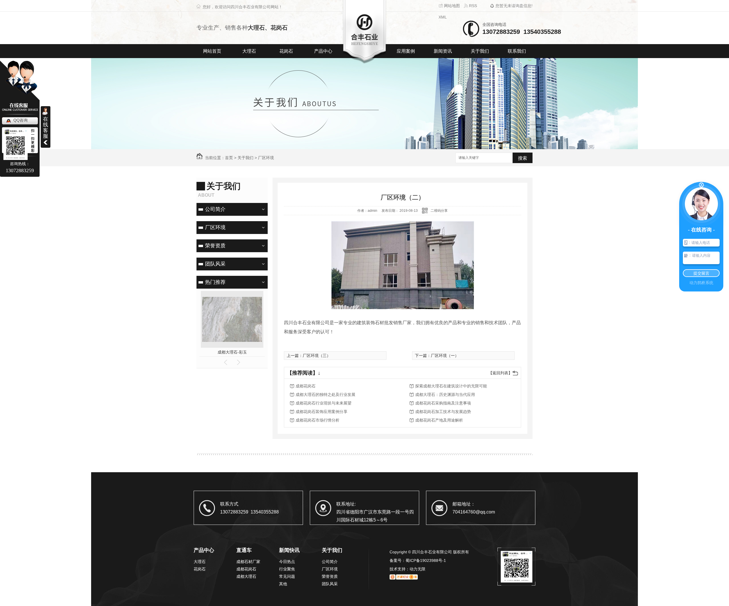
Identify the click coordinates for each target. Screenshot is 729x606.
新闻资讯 (443, 51)
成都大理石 (246, 576)
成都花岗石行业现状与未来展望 (323, 403)
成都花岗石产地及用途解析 (439, 420)
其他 (283, 584)
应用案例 (406, 51)
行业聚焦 (287, 569)
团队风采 (215, 264)
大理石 (249, 51)
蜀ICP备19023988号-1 (426, 560)
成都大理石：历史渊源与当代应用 (445, 394)
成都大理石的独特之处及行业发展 (325, 394)
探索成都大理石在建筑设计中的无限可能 (451, 386)
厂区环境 (266, 157)
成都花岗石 (306, 386)
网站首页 (212, 51)
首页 (229, 157)
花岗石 (286, 51)
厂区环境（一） (445, 355)
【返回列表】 (500, 373)
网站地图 (451, 5)
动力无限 (417, 569)
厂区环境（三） (317, 355)
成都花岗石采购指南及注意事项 (443, 403)
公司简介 (215, 209)
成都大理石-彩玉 (232, 352)
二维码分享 (439, 211)
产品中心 (323, 51)
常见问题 (287, 576)
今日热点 (287, 561)
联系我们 (517, 51)
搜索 (522, 158)
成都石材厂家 (248, 561)
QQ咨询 (20, 120)
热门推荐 (215, 282)
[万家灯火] (404, 577)
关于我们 (480, 51)
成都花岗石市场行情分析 (317, 420)
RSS (472, 5)
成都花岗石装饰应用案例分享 (321, 411)
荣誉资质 (215, 245)
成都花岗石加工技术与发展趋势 (443, 411)
